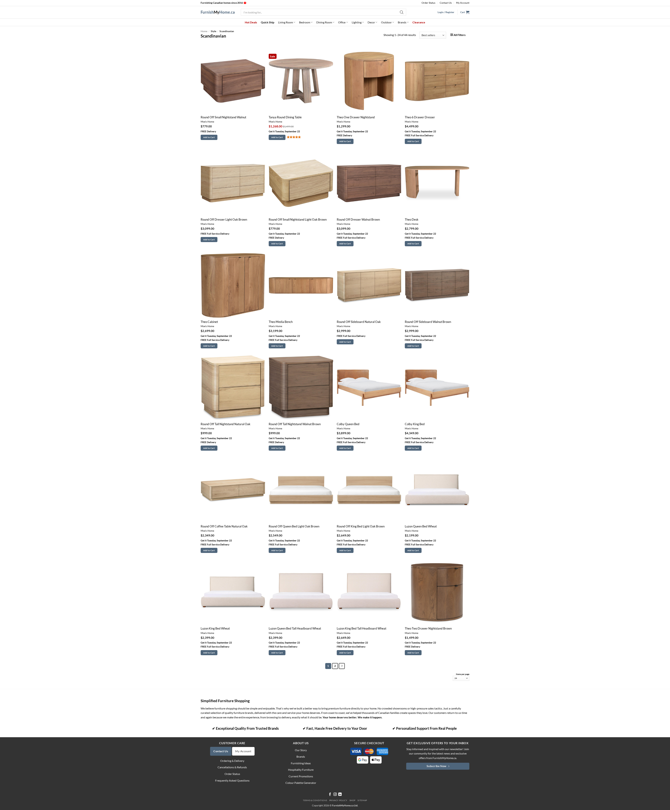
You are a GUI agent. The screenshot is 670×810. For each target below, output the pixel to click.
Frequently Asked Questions (232, 780)
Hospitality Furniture (301, 769)
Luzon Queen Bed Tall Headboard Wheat (295, 628)
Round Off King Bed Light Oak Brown (361, 526)
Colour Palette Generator (300, 782)
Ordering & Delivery (232, 760)
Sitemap (362, 800)
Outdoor (386, 22)
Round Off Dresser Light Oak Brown (224, 219)
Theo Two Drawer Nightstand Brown (428, 628)
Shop (352, 800)
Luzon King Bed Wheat (215, 628)
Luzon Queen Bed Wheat (421, 526)
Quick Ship (267, 22)
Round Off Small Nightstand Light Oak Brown (298, 219)
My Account (462, 2)
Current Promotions (301, 776)
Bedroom (304, 22)
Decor (371, 22)
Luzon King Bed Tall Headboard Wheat (361, 628)
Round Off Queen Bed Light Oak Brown (294, 526)
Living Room (285, 22)
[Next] (342, 666)
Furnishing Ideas (301, 763)
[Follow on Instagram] (335, 794)
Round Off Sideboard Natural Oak (359, 322)
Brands (402, 22)
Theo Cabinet (209, 322)
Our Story (301, 750)
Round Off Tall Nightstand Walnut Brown (295, 424)
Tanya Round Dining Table (285, 117)
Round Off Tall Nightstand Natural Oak (225, 424)
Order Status (428, 2)
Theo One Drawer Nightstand (356, 117)
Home (204, 31)
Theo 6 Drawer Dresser (420, 117)
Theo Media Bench (281, 322)
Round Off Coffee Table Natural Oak (224, 526)
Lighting (357, 22)
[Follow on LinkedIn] (340, 794)
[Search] (401, 12)
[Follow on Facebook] (330, 794)
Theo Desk (411, 219)
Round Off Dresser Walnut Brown (358, 219)
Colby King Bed (415, 424)
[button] (464, 12)
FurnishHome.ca (218, 12)
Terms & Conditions (315, 800)
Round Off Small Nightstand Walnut (223, 117)
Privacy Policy (338, 800)
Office (341, 22)
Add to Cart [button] (209, 137)
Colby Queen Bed (348, 424)
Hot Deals (251, 22)
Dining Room (324, 22)
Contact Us (446, 2)
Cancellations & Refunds (232, 767)
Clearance (418, 22)
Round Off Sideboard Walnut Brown (428, 322)
